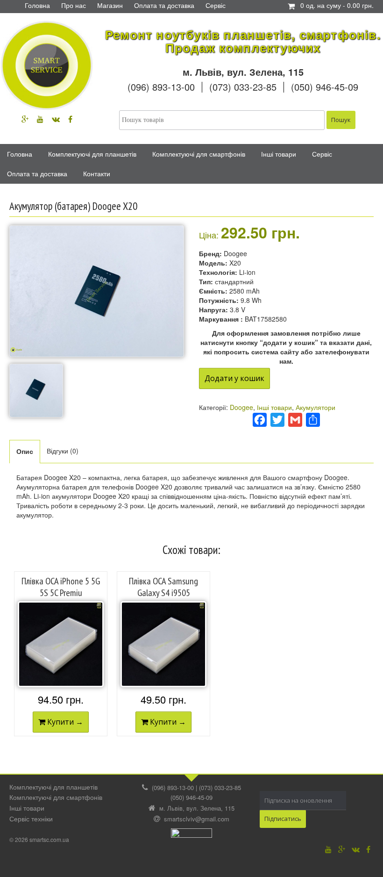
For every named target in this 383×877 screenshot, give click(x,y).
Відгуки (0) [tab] (62, 450)
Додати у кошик (234, 378)
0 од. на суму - (337, 5)
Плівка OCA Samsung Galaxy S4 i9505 (163, 587)
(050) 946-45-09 (324, 86)
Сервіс (322, 153)
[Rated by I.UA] (191, 835)
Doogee (241, 407)
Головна (19, 153)
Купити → (64, 722)
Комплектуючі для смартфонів (198, 153)
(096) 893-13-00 (161, 86)
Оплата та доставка (37, 173)
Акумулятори (315, 407)
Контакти (96, 173)
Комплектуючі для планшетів (92, 153)
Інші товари (278, 153)
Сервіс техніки (31, 818)
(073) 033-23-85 (243, 86)
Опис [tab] (24, 451)
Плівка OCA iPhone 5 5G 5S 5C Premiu (60, 587)
